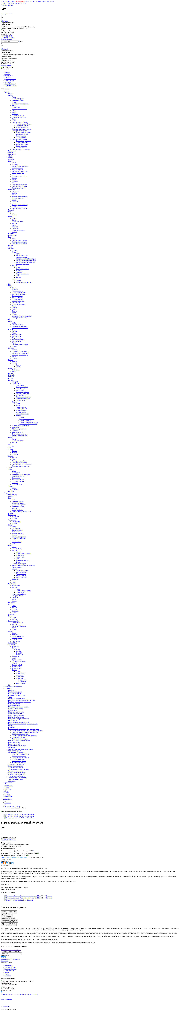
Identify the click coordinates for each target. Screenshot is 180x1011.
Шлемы (14, 120)
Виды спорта (8, 493)
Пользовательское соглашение (10, 959)
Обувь (14, 200)
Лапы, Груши (16, 302)
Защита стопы (16, 341)
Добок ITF (19, 653)
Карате (10, 545)
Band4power (12, 151)
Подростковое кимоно (19, 538)
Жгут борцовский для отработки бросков (25, 732)
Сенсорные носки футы (19, 176)
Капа (17, 558)
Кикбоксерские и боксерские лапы (19, 702)
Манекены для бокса (22, 392)
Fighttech (11, 233)
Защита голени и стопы (23, 553)
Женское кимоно (21, 575)
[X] (10, 863)
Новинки (7, 74)
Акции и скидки (19, 1)
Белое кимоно (16, 528)
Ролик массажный (14, 744)
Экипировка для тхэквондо (21, 466)
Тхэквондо (11, 644)
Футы (14, 119)
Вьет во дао (12, 515)
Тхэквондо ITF (16, 668)
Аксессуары (16, 473)
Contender (11, 159)
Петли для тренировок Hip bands (18, 722)
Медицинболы (20, 395)
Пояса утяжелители (18, 759)
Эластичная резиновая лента (17, 777)
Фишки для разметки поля (16, 774)
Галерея (6, 972)
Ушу (9, 685)
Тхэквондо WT (17, 666)
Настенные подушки (18, 479)
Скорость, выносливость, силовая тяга (20, 749)
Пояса (14, 174)
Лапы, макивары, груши (20, 171)
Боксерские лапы (21, 257)
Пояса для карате (21, 146)
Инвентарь (15, 656)
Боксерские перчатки (22, 269)
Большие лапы (20, 388)
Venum (10, 486)
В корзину (49, 896)
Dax (9, 211)
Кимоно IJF (15, 532)
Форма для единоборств (19, 435)
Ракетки (10, 725)
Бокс (9, 498)
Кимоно (14, 215)
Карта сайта (4, 961)
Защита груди (16, 336)
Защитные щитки (17, 169)
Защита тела (16, 478)
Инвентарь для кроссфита (16, 698)
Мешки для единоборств (16, 712)
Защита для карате (21, 142)
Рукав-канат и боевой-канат (17, 745)
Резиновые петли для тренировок (19, 740)
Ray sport (11, 380)
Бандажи (15, 164)
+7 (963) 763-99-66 (7, 3)
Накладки (19, 270)
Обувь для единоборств (19, 429)
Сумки (14, 309)
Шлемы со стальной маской (28, 424)
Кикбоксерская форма (19, 594)
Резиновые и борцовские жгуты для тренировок (23, 729)
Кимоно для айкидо (22, 125)
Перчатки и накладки (23, 560)
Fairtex (10, 216)
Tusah (10, 467)
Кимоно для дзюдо (22, 134)
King (9, 319)
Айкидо (10, 496)
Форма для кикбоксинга (19, 205)
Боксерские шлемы (18, 476)
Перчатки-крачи (21, 412)
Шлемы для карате (25, 420)
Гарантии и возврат (10, 969)
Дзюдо (10, 525)
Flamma (10, 245)
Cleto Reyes (11, 154)
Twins (10, 469)
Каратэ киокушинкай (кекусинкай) (23, 565)
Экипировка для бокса (19, 461)
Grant (10, 247)
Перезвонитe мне (6, 39)
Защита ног (19, 675)
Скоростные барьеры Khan (31, 896)
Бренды (6, 92)
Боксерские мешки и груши (17, 695)
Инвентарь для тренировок (20, 104)
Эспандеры (11, 781)
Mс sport (11, 348)
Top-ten (10, 456)
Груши (14, 102)
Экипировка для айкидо (19, 122)
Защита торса (20, 557)
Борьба (10, 513)
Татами (14, 311)
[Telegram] (12, 863)
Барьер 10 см (19, 900)
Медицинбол (12, 710)
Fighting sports (12, 235)
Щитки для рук (21, 683)
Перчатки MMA (17, 484)
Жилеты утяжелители (19, 756)
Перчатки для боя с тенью (20, 757)
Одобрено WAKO (17, 596)
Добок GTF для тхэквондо (20, 351)
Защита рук (19, 678)
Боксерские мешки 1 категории (26, 259)
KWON (10, 329)
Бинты (14, 220)
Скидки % (7, 77)
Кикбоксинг (16, 107)
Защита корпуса (17, 338)
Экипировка (16, 641)
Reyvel (10, 437)
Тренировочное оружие (19, 434)
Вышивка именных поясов (13, 687)
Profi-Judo (11, 375)
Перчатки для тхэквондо (20, 344)
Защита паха (20, 555)
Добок (14, 333)
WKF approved (16, 548)
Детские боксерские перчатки (21, 511)
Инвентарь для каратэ (19, 564)
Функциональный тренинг (17, 776)
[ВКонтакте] (2, 863)
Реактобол (11, 727)
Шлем (14, 612)
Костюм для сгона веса (19, 109)
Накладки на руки (18, 173)
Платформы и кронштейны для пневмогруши (23, 724)
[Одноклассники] (4, 863)
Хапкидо (15, 181)
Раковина (19, 272)
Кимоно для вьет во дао (19, 196)
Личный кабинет (9, 84)
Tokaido (10, 449)
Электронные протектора (20, 328)
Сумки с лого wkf (21, 147)
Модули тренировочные (16, 715)
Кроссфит (11, 602)
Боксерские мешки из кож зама (26, 262)
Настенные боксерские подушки (18, 719)
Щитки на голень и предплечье (22, 316)
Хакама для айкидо (22, 127)
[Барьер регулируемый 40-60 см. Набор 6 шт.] (19, 814)
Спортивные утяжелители (16, 752)
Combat (10, 157)
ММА (10, 604)
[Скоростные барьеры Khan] (13, 896)
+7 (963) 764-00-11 (9, 38)
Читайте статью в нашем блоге (11, 950)
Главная (3, 1)
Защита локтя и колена (19, 294)
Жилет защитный (17, 168)
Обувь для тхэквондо (19, 661)
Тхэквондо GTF (17, 665)
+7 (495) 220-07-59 (6, 36)
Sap (9, 444)
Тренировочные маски (15, 771)
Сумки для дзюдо (21, 137)
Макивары (15, 427)
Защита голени (17, 334)
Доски (10, 697)
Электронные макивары (19, 326)
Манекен (15, 227)
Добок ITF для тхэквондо (20, 353)
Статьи (6, 974)
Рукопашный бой (13, 621)
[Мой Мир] (7, 863)
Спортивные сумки (14, 751)
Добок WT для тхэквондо (20, 166)
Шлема (18, 562)
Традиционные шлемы (27, 419)
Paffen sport (11, 368)
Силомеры (11, 747)
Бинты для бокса (17, 510)
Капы (14, 105)
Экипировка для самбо (19, 208)
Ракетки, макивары (18, 115)
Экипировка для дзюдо (19, 131)
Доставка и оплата (31, 1)
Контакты (50, 1)
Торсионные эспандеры (19, 739)
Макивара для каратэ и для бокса (18, 707)
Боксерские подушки (15, 692)
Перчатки (15, 114)
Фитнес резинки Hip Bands (17, 772)
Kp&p (10, 321)
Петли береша (12, 720)
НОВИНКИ (8, 786)
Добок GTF (19, 654)
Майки (14, 112)
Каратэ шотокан (17, 567)
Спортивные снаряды (23, 398)
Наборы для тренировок (16, 717)
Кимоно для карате (22, 144)
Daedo (10, 161)
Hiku (9, 284)
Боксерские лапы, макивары (21, 474)
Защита (14, 193)
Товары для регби (17, 432)
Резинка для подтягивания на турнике (24, 735)
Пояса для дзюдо (21, 136)
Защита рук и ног (21, 409)
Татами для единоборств (16, 764)
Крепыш (11, 491)
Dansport (11, 210)
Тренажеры (8, 783)
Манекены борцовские (15, 708)
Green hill (11, 248)
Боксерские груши (22, 255)
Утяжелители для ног (19, 761)
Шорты (14, 639)
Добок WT (19, 651)
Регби (10, 616)
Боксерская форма (18, 501)
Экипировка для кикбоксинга (21, 464)
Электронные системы (15, 779)
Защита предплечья (18, 339)
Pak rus (10, 373)
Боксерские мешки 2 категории (26, 260)
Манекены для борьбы (23, 393)
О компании (10, 1)
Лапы (14, 110)
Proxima (10, 378)
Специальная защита (22, 414)
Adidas (10, 95)
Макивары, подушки (22, 264)
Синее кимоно (16, 542)
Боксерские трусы (18, 98)
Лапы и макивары (14, 705)
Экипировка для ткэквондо (21, 149)
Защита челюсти (17, 296)
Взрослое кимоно (21, 572)
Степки (14, 178)
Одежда (14, 363)
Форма (14, 628)
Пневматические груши (23, 397)
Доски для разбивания (19, 292)
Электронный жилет (18, 188)
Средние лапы (20, 400)
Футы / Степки (17, 660)
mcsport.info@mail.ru (19, 3)
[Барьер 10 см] (9, 900)
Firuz (9, 237)
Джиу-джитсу (12, 520)
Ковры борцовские (14, 703)
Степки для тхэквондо (19, 117)
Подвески (15, 430)
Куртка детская (17, 638)
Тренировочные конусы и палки (18, 769)
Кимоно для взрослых (19, 537)
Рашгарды (15, 489)
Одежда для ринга (18, 481)
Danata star (11, 189)
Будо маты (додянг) (14, 693)
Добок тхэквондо (17, 291)
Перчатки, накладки (18, 304)
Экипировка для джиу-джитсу (21, 129)
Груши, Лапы (16, 383)
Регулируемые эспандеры (20, 734)
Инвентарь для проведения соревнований (21, 700)
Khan (10, 286)
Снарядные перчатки (22, 274)
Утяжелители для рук (19, 762)
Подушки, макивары (18, 230)
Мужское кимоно (21, 577)
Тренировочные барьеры (16, 767)
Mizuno (10, 360)
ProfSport (11, 376)
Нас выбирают (42, 1)
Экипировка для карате (19, 139)
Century (10, 152)
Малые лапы (20, 390)
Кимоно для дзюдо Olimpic (24, 282)
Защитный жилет (17, 297)
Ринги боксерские (14, 742)
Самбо (10, 631)
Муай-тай (11, 614)
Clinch (10, 156)
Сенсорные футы (17, 324)
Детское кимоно (17, 530)
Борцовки (15, 634)
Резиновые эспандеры (19, 737)
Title (9, 447)
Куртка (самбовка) (18, 636)
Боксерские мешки (18, 221)
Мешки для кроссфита (15, 713)
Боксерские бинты (18, 100)
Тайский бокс (12, 643)
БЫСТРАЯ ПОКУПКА (8, 840)
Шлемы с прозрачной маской (29, 422)
